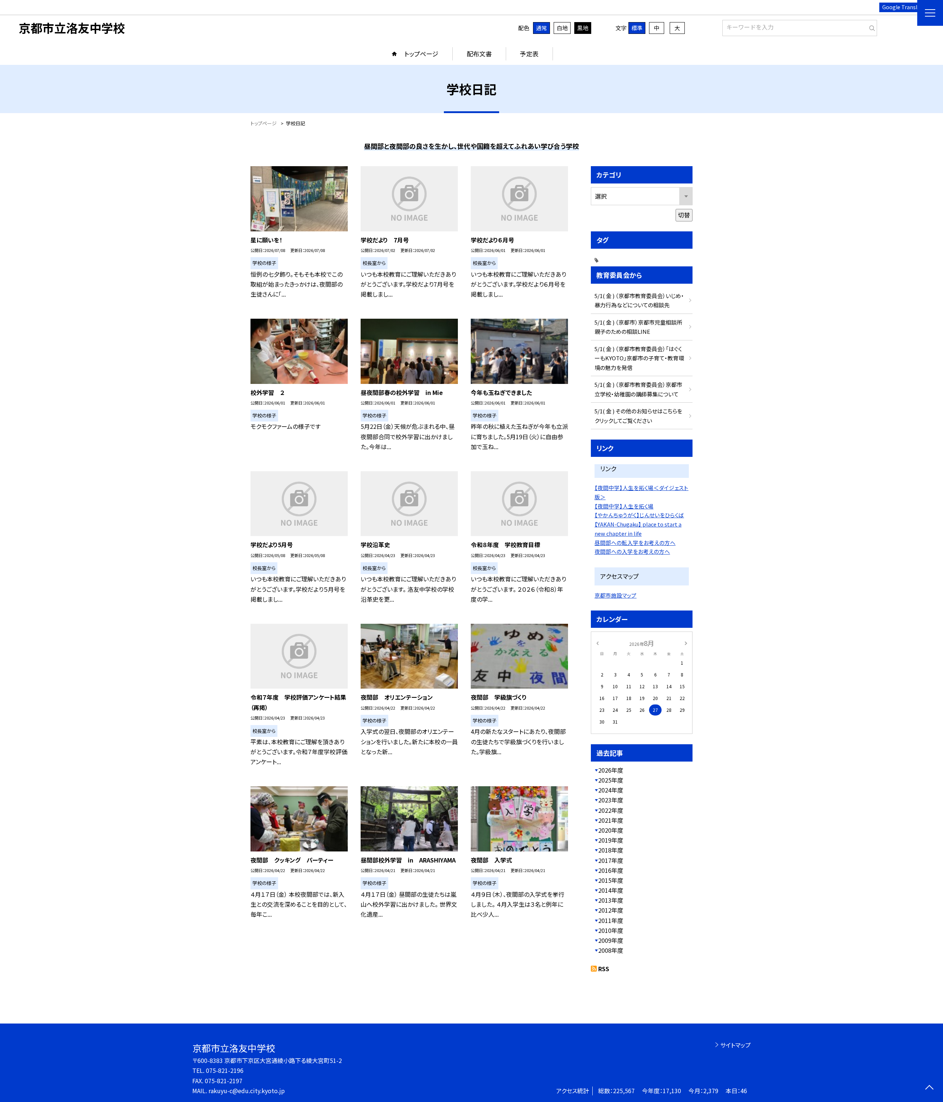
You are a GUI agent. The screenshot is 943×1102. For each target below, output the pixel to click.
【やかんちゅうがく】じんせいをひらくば (639, 515)
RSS (603, 968)
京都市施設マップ (616, 595)
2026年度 (610, 770)
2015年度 (610, 880)
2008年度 (610, 950)
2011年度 (610, 920)
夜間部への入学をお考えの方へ (632, 551)
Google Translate (903, 7)
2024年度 (610, 790)
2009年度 (610, 940)
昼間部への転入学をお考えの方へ (635, 542)
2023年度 (610, 799)
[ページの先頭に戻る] (929, 1088)
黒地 (582, 28)
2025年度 (610, 780)
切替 (684, 214)
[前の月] (597, 643)
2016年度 (610, 870)
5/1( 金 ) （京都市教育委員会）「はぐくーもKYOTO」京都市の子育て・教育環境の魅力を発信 (639, 358)
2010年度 (610, 930)
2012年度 (610, 910)
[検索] (870, 26)
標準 (636, 28)
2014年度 (610, 890)
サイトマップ (735, 1044)
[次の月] (686, 643)
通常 (541, 28)
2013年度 (610, 900)
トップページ (421, 53)
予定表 (529, 53)
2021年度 (610, 820)
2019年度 (610, 840)
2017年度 (610, 860)
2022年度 (610, 810)
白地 (562, 28)
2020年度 (610, 830)
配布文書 (479, 53)
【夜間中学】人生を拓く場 (624, 506)
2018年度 (610, 850)
